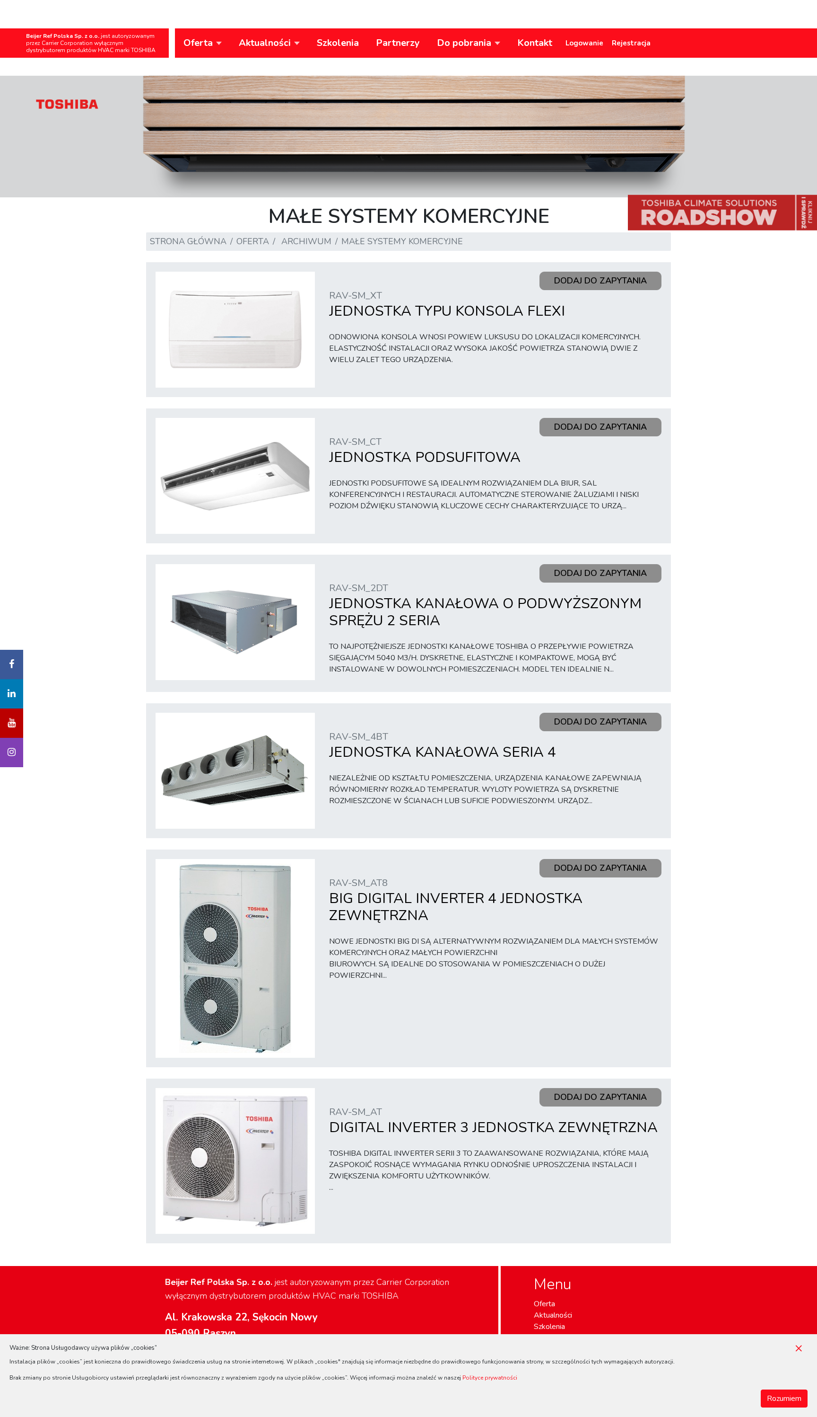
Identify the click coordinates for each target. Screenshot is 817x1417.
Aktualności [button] (265, 42)
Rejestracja (631, 43)
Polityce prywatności (489, 1378)
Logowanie (584, 43)
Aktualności (553, 1315)
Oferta (252, 241)
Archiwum (306, 241)
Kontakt (534, 42)
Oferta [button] (198, 42)
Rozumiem (784, 1398)
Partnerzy (398, 42)
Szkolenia (338, 42)
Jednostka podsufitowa (425, 451)
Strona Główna (188, 241)
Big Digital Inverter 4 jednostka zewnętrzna (455, 901)
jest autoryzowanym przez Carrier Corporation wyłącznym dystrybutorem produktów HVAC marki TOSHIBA (91, 43)
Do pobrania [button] (464, 42)
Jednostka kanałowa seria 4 (442, 746)
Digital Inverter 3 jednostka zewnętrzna (493, 1121)
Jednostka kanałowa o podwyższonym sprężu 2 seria (485, 606)
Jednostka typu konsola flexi (447, 305)
